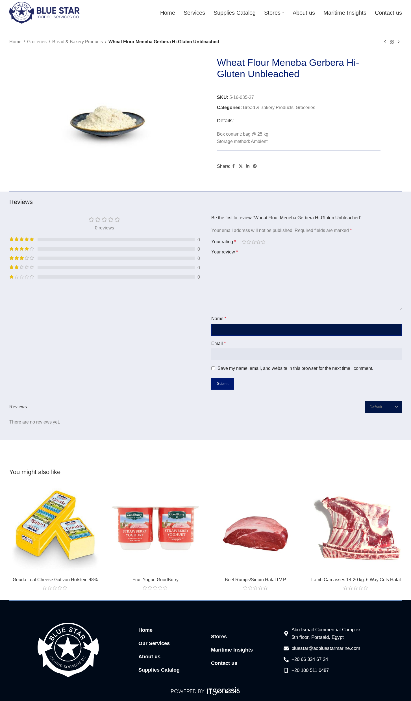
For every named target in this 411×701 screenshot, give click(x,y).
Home (15, 41)
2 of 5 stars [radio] (249, 242)
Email (218, 343)
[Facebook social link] (233, 166)
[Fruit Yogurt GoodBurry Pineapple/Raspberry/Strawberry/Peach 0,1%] (155, 528)
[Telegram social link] (254, 166)
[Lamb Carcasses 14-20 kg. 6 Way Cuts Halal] (356, 528)
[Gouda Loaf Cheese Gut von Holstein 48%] (55, 528)
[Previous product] (385, 42)
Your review (224, 251)
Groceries (37, 41)
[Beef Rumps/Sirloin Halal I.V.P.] (256, 528)
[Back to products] (391, 42)
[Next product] (398, 42)
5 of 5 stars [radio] (263, 242)
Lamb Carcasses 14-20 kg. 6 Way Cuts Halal (356, 579)
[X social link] (240, 166)
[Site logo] (44, 12)
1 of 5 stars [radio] (244, 242)
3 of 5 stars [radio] (253, 242)
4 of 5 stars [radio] (258, 242)
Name (218, 318)
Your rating (223, 242)
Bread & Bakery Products (77, 41)
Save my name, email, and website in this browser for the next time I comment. (295, 368)
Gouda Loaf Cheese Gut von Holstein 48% (55, 579)
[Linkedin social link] (247, 166)
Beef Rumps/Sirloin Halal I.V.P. (256, 579)
